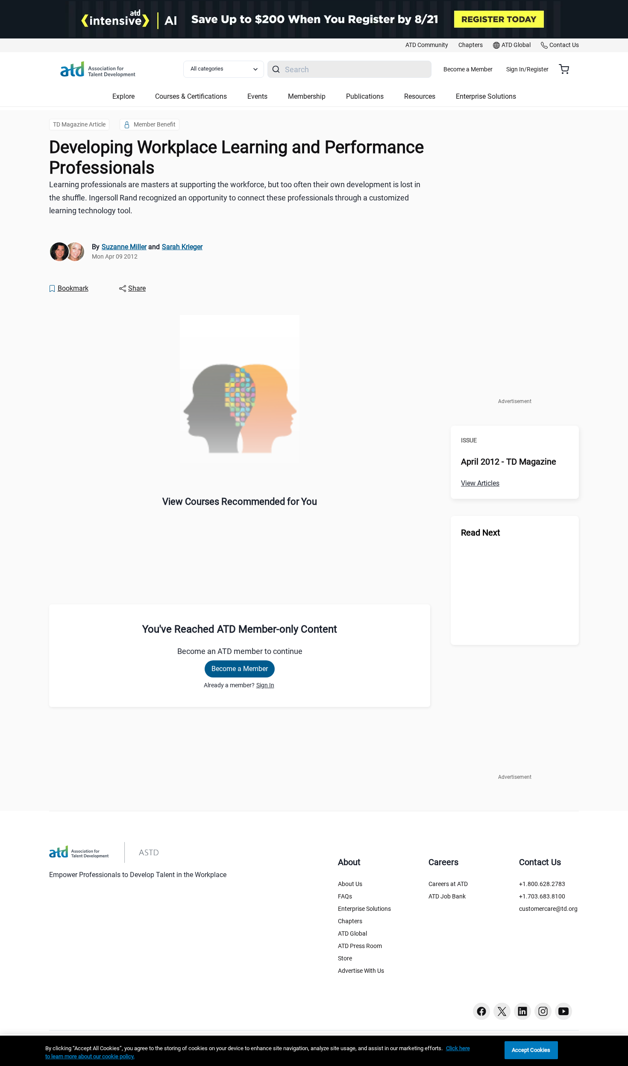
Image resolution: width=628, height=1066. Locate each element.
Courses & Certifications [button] (191, 96)
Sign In (265, 685)
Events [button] (257, 96)
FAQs (345, 896)
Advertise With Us (361, 970)
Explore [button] (123, 96)
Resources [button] (419, 96)
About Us (350, 883)
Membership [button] (307, 96)
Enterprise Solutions (364, 908)
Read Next (480, 532)
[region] (314, 1051)
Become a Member (468, 69)
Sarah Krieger (182, 247)
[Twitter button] (502, 1011)
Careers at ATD (448, 883)
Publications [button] (365, 96)
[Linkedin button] (522, 1011)
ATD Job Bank (447, 896)
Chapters (350, 921)
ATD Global (352, 933)
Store (345, 958)
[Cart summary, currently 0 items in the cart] (567, 69)
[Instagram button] (543, 1011)
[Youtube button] (563, 1011)
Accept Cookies (531, 1050)
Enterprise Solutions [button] (486, 96)
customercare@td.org (548, 908)
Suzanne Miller (124, 247)
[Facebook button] (481, 1011)
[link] (426, 45)
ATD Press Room (360, 945)
